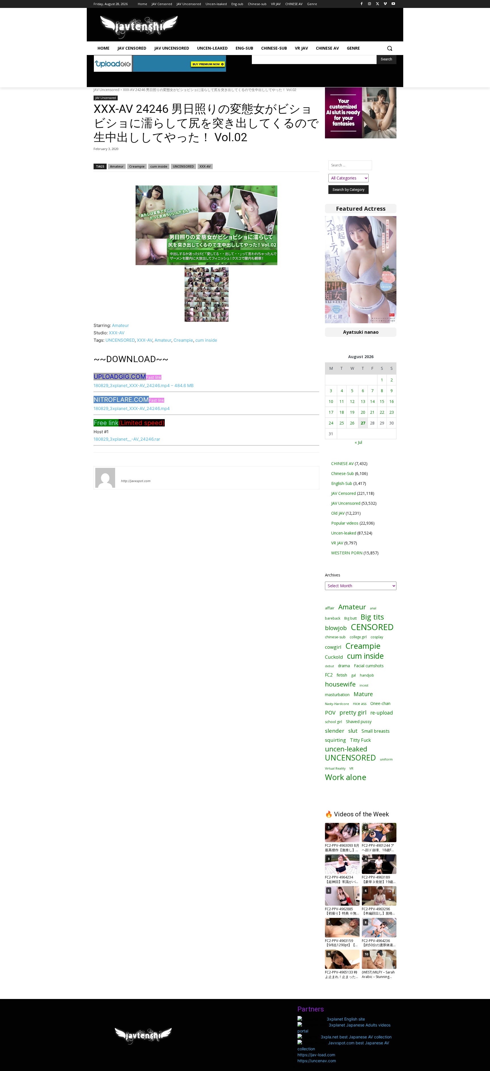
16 (391, 401)
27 (363, 423)
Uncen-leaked (343, 533)
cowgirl (333, 647)
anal (373, 608)
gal (353, 675)
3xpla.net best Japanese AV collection (356, 1036)
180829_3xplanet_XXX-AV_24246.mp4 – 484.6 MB (144, 385)
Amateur (117, 166)
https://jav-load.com (316, 1054)
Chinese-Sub (342, 473)
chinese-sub (335, 637)
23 (391, 412)
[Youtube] (393, 4)
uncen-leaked (346, 749)
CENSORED (372, 627)
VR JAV (337, 543)
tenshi (127, 473)
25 (341, 423)
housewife (340, 684)
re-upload (381, 713)
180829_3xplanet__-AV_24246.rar (127, 439)
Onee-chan (380, 703)
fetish (342, 675)
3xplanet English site (346, 1019)
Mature (363, 694)
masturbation (337, 694)
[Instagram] (369, 4)
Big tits (372, 617)
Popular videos (344, 523)
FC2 (329, 675)
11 (341, 401)
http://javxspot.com (136, 481)
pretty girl (352, 712)
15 (382, 401)
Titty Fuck (360, 740)
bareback (332, 618)
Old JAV (338, 513)
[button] (389, 48)
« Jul (358, 442)
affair (329, 608)
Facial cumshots (369, 665)
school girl (333, 721)
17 (331, 412)
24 (331, 423)
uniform (386, 759)
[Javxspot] (139, 27)
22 (382, 412)
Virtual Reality (335, 768)
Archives (332, 575)
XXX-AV (205, 166)
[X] (377, 4)
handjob (367, 675)
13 (363, 401)
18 (341, 412)
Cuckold (334, 657)
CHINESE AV (342, 463)
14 (372, 401)
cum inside (158, 166)
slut (353, 731)
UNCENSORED (183, 166)
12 (352, 401)
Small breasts (376, 731)
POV (330, 712)
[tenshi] (105, 478)
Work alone (345, 777)
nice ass (359, 703)
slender (334, 731)
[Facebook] (361, 4)
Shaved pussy (358, 721)
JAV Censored (343, 493)
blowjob (336, 628)
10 (331, 401)
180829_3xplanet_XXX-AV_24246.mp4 (132, 408)
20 (363, 412)
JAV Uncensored (106, 89)
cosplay (377, 637)
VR (351, 768)
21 (372, 412)
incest (364, 685)
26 (352, 423)
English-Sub (341, 483)
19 (352, 412)
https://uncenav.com (316, 1060)
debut (329, 666)
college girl (358, 637)
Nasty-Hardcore (337, 704)
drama (344, 665)
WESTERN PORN (346, 552)
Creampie (137, 166)
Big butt (350, 618)
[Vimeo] (385, 4)
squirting (335, 740)
